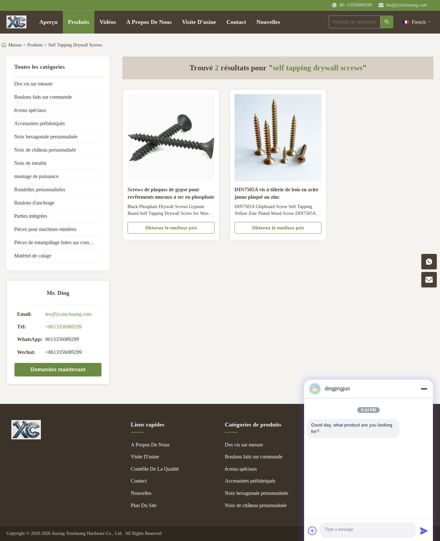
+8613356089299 (63, 326)
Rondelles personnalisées (39, 189)
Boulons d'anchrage (34, 202)
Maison (15, 45)
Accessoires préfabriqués (39, 123)
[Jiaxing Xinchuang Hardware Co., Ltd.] (26, 437)
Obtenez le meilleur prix (171, 227)
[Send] (424, 531)
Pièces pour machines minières (45, 229)
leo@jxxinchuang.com (406, 5)
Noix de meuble (30, 163)
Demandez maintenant (58, 369)
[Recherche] (386, 21)
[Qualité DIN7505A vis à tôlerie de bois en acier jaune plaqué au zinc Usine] (277, 137)
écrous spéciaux (30, 110)
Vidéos (108, 22)
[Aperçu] (16, 21)
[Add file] (312, 531)
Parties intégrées (30, 216)
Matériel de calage (32, 255)
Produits (78, 22)
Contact (236, 22)
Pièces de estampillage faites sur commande (58, 242)
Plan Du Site (144, 505)
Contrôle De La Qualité (155, 469)
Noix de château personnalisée (45, 150)
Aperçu (48, 22)
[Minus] (424, 389)
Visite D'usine (199, 22)
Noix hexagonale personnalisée (46, 136)
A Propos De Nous (149, 22)
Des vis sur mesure (33, 83)
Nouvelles (268, 22)
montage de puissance (36, 176)
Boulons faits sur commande (43, 97)
